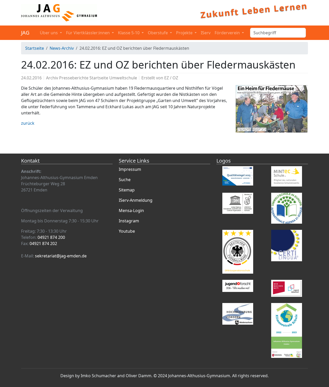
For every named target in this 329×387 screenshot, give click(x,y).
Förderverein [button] (228, 33)
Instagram (129, 221)
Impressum (130, 169)
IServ (206, 33)
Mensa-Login (131, 210)
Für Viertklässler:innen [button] (88, 33)
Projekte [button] (185, 33)
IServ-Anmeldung (135, 200)
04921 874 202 (43, 243)
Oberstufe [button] (158, 33)
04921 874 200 (51, 237)
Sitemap (127, 190)
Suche (125, 179)
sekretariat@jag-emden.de (61, 256)
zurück (27, 123)
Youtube (127, 231)
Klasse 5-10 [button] (129, 33)
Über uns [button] (49, 33)
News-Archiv (62, 48)
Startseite (34, 48)
